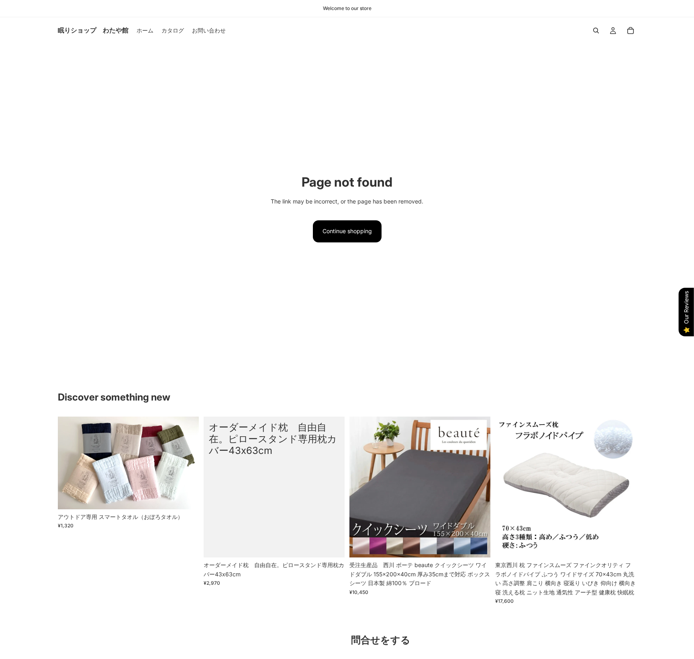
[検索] (596, 30)
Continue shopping (347, 231)
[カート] (630, 30)
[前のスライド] (70, 463)
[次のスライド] (187, 463)
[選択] (186, 497)
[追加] (623, 545)
